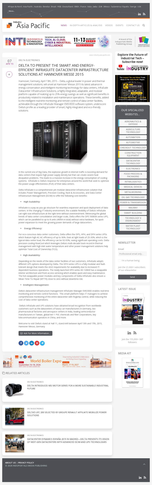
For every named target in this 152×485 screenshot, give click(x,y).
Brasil (53, 6)
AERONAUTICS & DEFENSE (133, 123)
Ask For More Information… (36, 333)
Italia (90, 6)
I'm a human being (130, 260)
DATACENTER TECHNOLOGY (133, 162)
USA (139, 6)
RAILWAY (133, 207)
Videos (109, 25)
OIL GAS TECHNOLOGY (133, 197)
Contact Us (133, 25)
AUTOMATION (133, 137)
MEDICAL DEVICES (133, 186)
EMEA (77, 6)
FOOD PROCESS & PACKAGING (133, 175)
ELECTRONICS (133, 168)
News (64, 25)
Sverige (133, 6)
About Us (10, 462)
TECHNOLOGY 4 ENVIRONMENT (133, 219)
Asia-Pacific (28, 6)
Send (132, 277)
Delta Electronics (29, 60)
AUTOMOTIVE (133, 142)
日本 (100, 6)
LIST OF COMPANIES (15, 468)
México (107, 6)
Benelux (46, 6)
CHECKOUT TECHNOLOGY (133, 147)
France (83, 6)
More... (12, 11)
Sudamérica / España (120, 6)
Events (119, 25)
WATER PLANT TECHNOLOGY (133, 227)
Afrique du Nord (15, 6)
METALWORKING (133, 192)
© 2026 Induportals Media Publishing (26, 465)
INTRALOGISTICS (133, 181)
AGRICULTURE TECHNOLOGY (133, 130)
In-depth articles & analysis (86, 25)
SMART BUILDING (133, 212)
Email (121, 249)
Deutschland (67, 6)
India (95, 6)
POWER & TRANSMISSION (133, 202)
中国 (59, 6)
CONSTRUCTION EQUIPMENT (133, 154)
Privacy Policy (26, 462)
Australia (38, 6)
